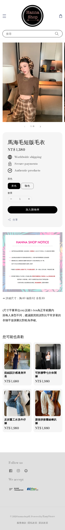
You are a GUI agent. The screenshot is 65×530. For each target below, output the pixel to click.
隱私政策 (32, 522)
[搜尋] (56, 33)
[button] (4, 16)
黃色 (14, 185)
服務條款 (21, 522)
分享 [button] (15, 219)
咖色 (27, 185)
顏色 (10, 178)
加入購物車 (33, 209)
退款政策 (43, 522)
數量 (10, 193)
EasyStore (49, 516)
